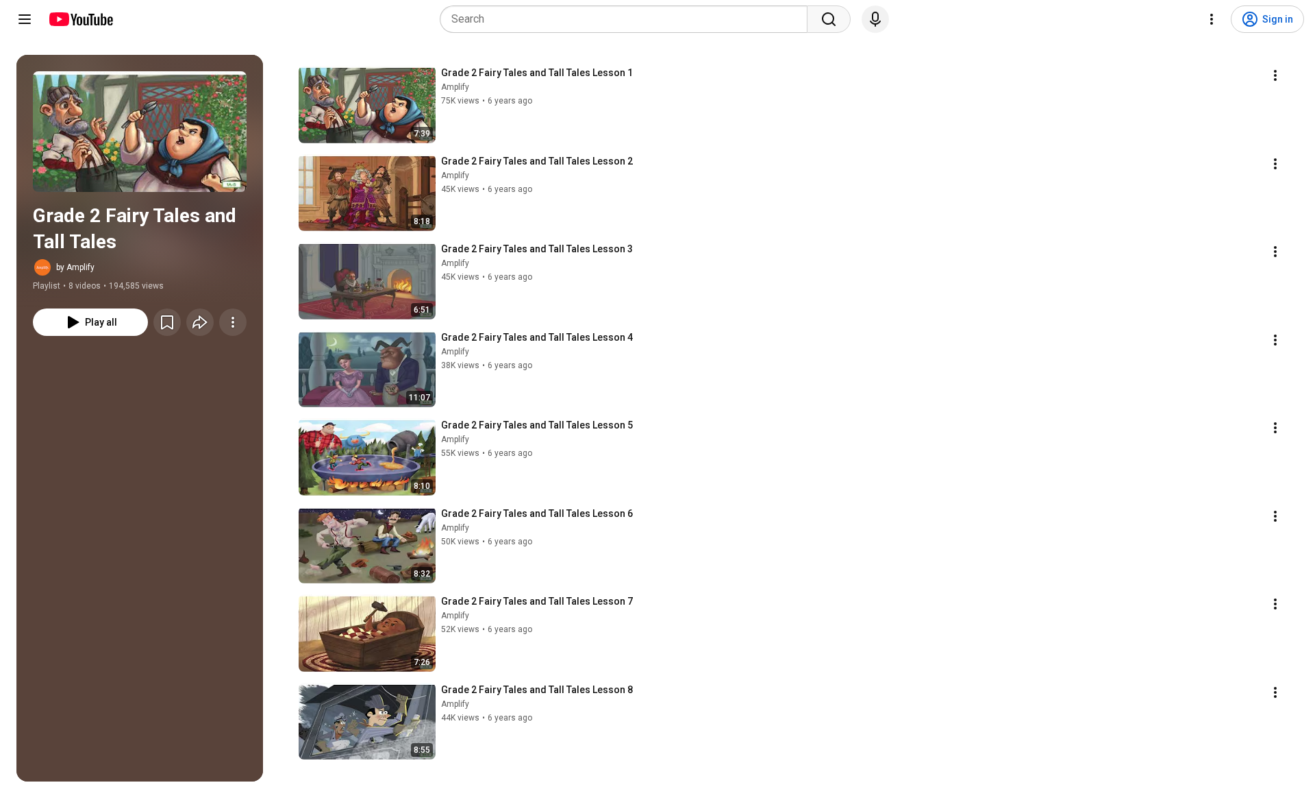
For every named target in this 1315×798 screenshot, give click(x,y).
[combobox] (627, 19)
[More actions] (233, 322)
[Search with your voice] (875, 19)
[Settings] (1211, 19)
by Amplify (75, 267)
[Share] (200, 322)
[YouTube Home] (80, 19)
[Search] (829, 19)
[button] (140, 131)
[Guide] (24, 19)
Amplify (455, 87)
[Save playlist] (167, 322)
